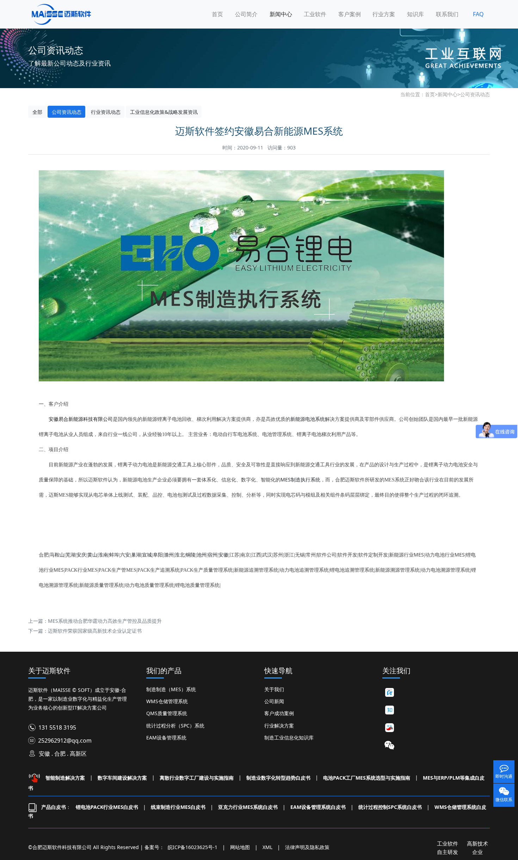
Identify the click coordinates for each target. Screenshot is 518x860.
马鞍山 (57, 554)
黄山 (92, 554)
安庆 (81, 554)
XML (267, 847)
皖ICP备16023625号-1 (192, 847)
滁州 (169, 554)
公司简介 (246, 14)
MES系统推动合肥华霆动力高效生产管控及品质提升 (105, 621)
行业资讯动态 (106, 112)
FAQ (478, 14)
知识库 (415, 14)
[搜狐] (389, 728)
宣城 (147, 554)
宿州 (212, 554)
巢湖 (136, 554)
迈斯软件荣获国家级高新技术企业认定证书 (95, 630)
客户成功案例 (279, 713)
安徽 (223, 554)
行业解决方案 (279, 725)
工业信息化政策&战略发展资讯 (164, 112)
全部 (37, 112)
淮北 (180, 554)
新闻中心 (281, 14)
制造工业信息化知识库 (289, 737)
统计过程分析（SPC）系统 (175, 725)
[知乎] (389, 710)
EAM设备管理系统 (166, 737)
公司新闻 (274, 701)
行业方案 (383, 14)
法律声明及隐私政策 (307, 847)
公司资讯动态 (475, 94)
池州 (201, 554)
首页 (217, 14)
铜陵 (191, 554)
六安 (125, 554)
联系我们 (447, 14)
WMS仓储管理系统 (167, 701)
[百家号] (389, 693)
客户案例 (349, 14)
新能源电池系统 (307, 419)
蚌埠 (114, 554)
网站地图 (240, 847)
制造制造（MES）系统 (171, 689)
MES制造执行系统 (300, 479)
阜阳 (158, 554)
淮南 (103, 554)
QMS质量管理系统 (166, 713)
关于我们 (274, 689)
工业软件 (315, 14)
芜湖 (70, 554)
